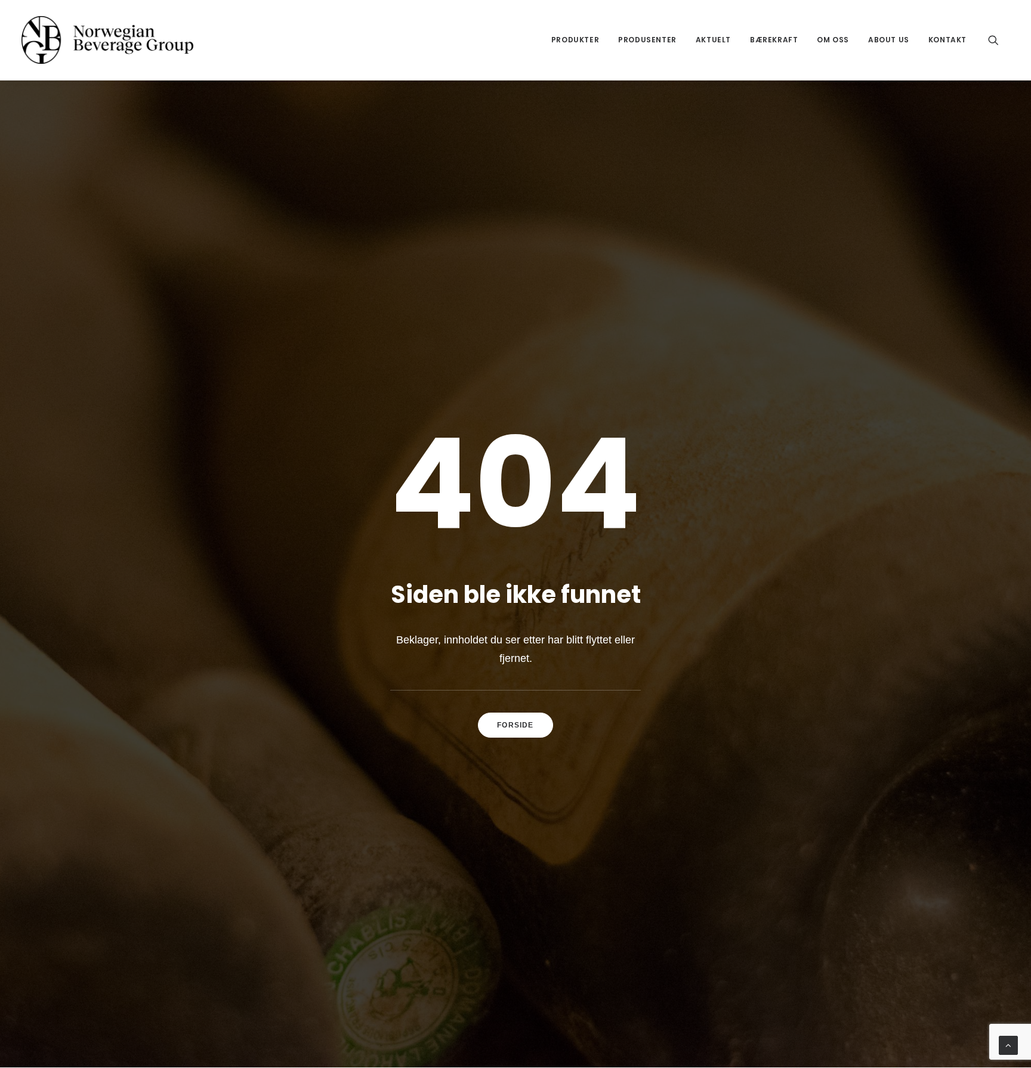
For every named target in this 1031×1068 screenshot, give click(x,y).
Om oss (833, 40)
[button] (999, 40)
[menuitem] (575, 40)
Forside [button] (515, 725)
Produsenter (647, 40)
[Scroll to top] (1008, 1044)
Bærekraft (774, 40)
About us (888, 40)
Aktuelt (713, 40)
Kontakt (947, 40)
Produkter (575, 40)
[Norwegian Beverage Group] (107, 40)
